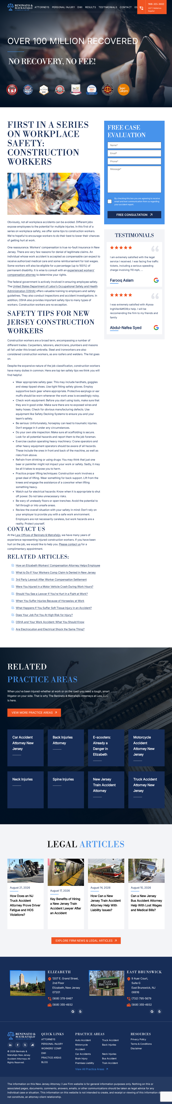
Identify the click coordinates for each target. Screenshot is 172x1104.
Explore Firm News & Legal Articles (84, 940)
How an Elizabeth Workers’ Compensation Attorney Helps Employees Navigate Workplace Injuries (76, 565)
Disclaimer (137, 1048)
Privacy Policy (138, 1039)
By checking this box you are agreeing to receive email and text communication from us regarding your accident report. (137, 201)
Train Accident (110, 1063)
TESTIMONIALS (108, 7)
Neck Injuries (109, 1053)
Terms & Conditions (141, 1043)
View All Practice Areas (90, 1069)
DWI (79, 7)
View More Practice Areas (33, 712)
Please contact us (70, 544)
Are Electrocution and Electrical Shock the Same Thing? (50, 629)
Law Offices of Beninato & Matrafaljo (37, 535)
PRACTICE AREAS (51, 1057)
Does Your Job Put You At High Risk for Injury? (44, 615)
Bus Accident (109, 1058)
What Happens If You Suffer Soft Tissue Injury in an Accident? (54, 608)
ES (136, 7)
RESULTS (90, 7)
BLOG (44, 1062)
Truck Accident (110, 1040)
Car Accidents (83, 1053)
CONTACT (126, 7)
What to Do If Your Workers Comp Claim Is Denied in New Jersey (56, 572)
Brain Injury (81, 1058)
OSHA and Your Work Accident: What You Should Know (50, 622)
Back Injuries (109, 1044)
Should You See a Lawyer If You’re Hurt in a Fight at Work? (52, 593)
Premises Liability (84, 1063)
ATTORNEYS (42, 7)
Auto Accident (83, 1040)
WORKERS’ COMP (51, 1048)
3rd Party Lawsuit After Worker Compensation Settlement (51, 579)
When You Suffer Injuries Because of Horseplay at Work (50, 600)
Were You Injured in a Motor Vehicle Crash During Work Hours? (54, 586)
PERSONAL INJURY (63, 7)
